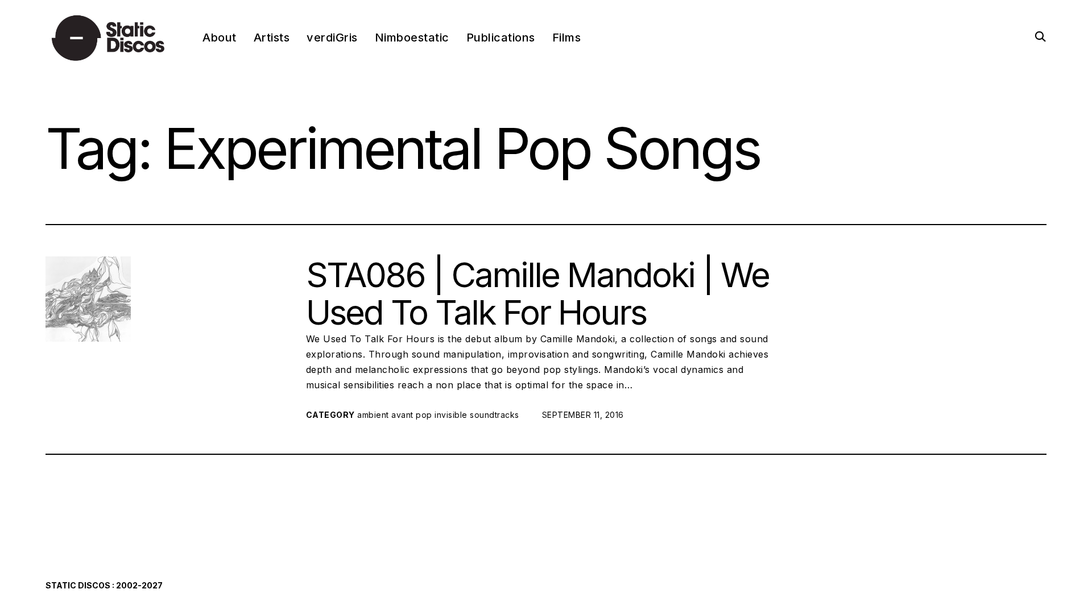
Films (566, 37)
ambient (373, 415)
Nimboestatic (412, 37)
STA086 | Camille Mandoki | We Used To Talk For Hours (537, 293)
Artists (272, 37)
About (219, 37)
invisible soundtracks (477, 415)
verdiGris (332, 37)
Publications (500, 37)
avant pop (411, 415)
